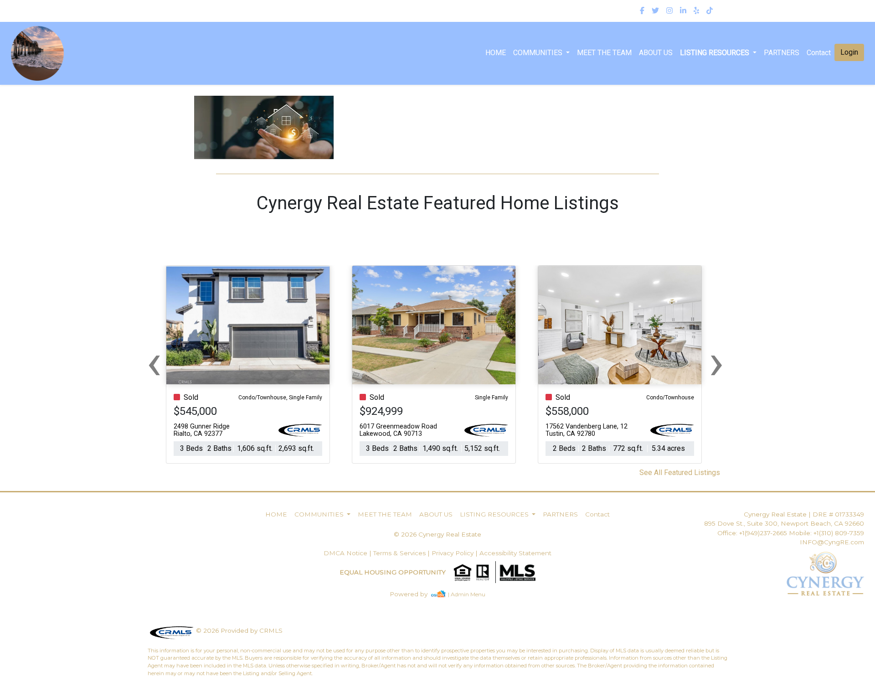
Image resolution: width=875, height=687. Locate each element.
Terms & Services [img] (399, 553)
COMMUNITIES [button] (538, 52)
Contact (597, 514)
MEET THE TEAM (604, 52)
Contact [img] (819, 52)
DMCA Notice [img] (345, 553)
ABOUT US (656, 52)
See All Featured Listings (679, 472)
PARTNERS (781, 52)
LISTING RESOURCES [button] (715, 52)
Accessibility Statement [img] (515, 553)
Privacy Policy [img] (453, 553)
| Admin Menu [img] (466, 594)
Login (849, 52)
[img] (642, 11)
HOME (495, 52)
